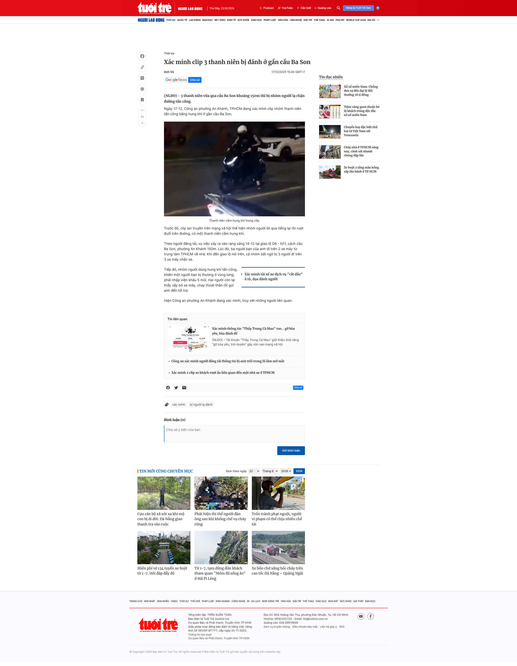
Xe (248, 601)
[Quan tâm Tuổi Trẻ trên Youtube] (361, 616)
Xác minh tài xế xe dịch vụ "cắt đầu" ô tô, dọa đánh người (274, 276)
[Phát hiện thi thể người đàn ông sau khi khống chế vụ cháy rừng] (221, 493)
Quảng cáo (324, 8)
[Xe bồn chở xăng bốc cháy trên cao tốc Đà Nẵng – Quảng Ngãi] (278, 547)
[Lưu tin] (142, 100)
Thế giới (195, 601)
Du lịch (255, 601)
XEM (299, 471)
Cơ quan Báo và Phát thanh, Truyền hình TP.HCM (218, 638)
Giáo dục (256, 20)
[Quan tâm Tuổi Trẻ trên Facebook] (370, 616)
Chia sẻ (195, 79)
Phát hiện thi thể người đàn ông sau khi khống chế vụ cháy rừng (220, 519)
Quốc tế (182, 20)
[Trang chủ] (151, 20)
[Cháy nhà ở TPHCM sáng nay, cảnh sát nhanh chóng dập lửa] (330, 152)
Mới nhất (149, 601)
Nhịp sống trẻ (270, 601)
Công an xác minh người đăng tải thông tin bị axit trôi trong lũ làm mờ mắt (227, 361)
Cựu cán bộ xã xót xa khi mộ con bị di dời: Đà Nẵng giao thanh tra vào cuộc (160, 519)
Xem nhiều (163, 601)
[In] (142, 89)
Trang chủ (136, 601)
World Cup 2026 (356, 20)
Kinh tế (231, 20)
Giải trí (307, 20)
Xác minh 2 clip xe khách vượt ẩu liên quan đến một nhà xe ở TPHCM (223, 373)
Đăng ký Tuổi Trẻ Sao (358, 7)
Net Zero (219, 20)
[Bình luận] (142, 78)
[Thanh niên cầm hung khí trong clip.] (234, 169)
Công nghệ (238, 601)
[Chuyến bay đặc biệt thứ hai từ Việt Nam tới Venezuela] (330, 132)
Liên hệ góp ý (328, 626)
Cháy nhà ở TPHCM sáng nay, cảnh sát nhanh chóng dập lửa (361, 151)
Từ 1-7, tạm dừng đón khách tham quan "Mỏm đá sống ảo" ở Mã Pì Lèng (220, 573)
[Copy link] (142, 67)
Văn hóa (286, 601)
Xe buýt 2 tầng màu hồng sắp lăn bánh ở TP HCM (361, 169)
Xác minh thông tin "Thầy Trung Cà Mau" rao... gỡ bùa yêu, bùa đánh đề (253, 331)
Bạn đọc (207, 20)
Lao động (195, 20)
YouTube (287, 8)
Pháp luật (270, 20)
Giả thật (358, 601)
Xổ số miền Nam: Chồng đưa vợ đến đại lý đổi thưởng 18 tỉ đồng (361, 91)
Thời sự (170, 20)
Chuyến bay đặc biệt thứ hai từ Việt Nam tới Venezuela (360, 131)
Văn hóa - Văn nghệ (290, 20)
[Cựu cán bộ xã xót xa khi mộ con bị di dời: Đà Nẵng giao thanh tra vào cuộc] (163, 493)
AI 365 (330, 20)
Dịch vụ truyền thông (277, 626)
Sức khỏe (243, 20)
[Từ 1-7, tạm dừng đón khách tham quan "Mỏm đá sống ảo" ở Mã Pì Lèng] (221, 547)
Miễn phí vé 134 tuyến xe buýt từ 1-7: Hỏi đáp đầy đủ (162, 571)
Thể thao (319, 20)
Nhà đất (333, 601)
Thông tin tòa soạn (200, 634)
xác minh (178, 404)
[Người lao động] (190, 8)
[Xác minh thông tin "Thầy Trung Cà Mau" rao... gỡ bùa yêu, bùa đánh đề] (188, 339)
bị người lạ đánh (201, 404)
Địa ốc (371, 20)
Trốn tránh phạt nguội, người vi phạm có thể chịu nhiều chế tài (277, 519)
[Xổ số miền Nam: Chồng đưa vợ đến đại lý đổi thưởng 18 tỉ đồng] (330, 91)
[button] (142, 110)
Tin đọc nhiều (331, 77)
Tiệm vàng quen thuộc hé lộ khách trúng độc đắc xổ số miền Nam (361, 111)
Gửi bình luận (291, 450)
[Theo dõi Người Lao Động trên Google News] (176, 80)
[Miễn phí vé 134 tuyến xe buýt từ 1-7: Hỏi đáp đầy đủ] (163, 547)
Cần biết (306, 8)
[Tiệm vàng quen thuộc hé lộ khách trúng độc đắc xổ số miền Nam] (330, 111)
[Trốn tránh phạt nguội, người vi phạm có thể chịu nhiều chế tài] (278, 493)
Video (174, 601)
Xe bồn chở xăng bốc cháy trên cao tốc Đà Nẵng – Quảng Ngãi (277, 571)
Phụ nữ (340, 20)
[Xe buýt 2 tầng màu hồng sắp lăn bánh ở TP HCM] (330, 172)
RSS (341, 626)
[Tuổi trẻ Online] (159, 625)
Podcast (268, 8)
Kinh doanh (223, 601)
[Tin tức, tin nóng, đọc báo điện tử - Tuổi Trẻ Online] (157, 8)
